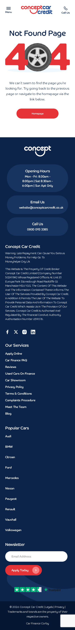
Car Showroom (15, 380)
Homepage (38, 113)
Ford (8, 467)
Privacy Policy (14, 387)
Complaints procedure (20, 400)
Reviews (10, 367)
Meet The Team (15, 407)
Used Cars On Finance (20, 373)
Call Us (37, 224)
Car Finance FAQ (16, 360)
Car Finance (37, 623)
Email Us (37, 202)
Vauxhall (10, 519)
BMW (9, 447)
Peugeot (11, 499)
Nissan (9, 488)
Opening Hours (37, 171)
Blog (8, 413)
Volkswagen (13, 530)
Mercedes (12, 478)
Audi (8, 436)
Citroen (10, 457)
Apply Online (13, 353)
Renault (10, 509)
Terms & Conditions (18, 393)
